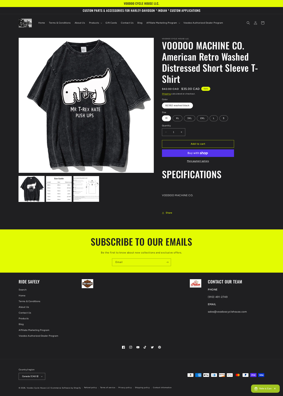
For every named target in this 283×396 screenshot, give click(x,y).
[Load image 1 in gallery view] (31, 189)
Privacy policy (125, 388)
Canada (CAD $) (30, 376)
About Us (24, 307)
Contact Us (25, 312)
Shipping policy (142, 388)
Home (22, 295)
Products (24, 318)
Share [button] (169, 212)
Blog (21, 324)
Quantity (166, 125)
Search (23, 289)
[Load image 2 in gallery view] (59, 189)
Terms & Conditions (29, 301)
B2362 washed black (177, 105)
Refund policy (90, 388)
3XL (189, 118)
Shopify (77, 388)
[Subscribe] (167, 262)
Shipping (166, 94)
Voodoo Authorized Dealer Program (38, 335)
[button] (95, 22)
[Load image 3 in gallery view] (86, 189)
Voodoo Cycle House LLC (38, 388)
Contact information (162, 388)
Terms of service (107, 388)
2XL (202, 118)
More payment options (198, 161)
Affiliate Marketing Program (34, 330)
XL (177, 118)
